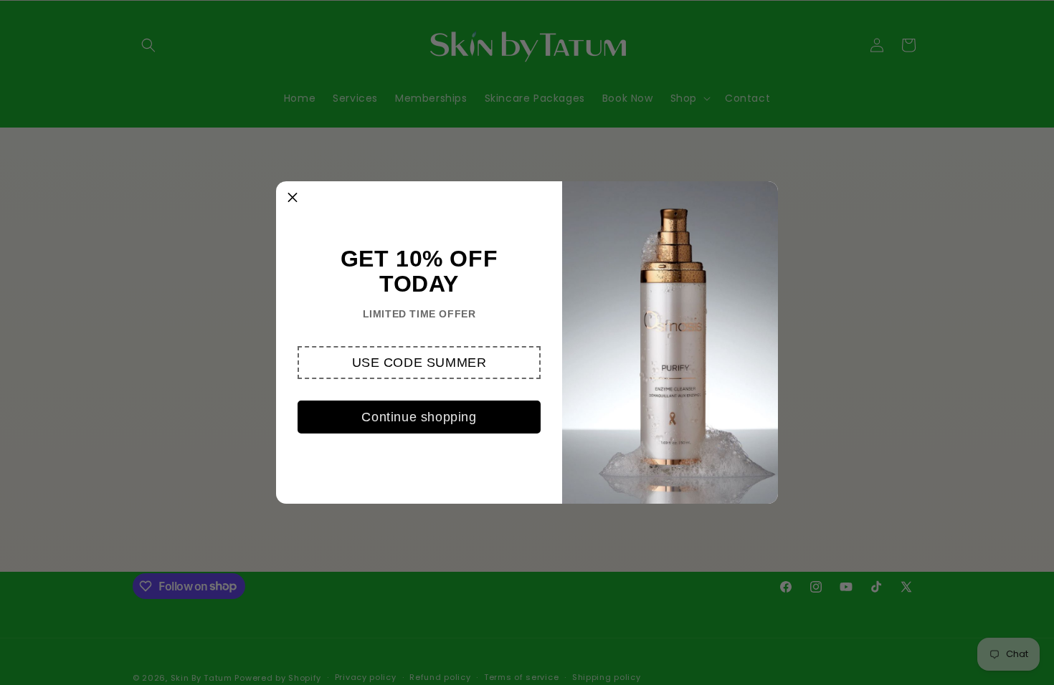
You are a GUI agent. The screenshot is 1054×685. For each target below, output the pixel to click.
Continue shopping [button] (418, 417)
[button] (419, 362)
